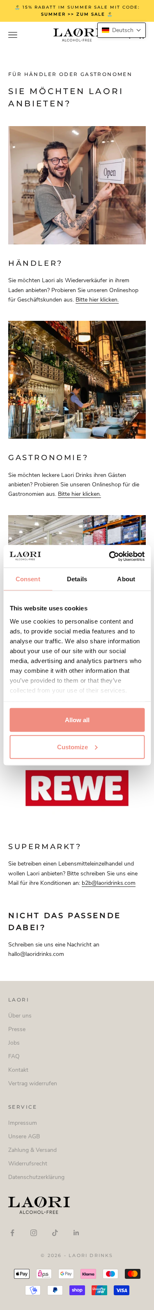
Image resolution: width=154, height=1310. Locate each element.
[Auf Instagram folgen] (34, 1233)
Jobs (14, 1043)
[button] (121, 30)
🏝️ (90, 14)
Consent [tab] (28, 579)
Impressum (22, 1123)
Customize (72, 746)
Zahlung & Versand (32, 1150)
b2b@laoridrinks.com (109, 883)
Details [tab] (77, 579)
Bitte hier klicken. (97, 300)
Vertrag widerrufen (32, 1083)
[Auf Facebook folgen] (12, 1233)
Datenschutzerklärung (36, 1177)
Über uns (20, 1016)
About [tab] (126, 579)
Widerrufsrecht (27, 1163)
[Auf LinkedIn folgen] (76, 1233)
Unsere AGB (24, 1136)
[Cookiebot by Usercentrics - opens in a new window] (110, 556)
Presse (16, 1029)
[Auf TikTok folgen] (55, 1233)
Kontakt (18, 1070)
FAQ (14, 1056)
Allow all (77, 719)
